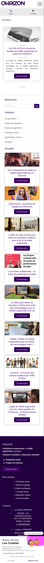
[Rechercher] (36, 106)
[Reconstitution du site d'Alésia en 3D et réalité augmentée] (22, 224)
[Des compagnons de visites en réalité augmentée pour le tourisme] (22, 160)
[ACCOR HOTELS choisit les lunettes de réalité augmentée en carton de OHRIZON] (22, 34)
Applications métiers (13, 137)
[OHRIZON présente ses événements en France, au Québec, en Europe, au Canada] (22, 193)
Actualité (8, 142)
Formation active (12, 133)
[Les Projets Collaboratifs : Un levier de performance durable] (22, 261)
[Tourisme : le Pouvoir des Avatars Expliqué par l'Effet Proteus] (22, 362)
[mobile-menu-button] (40, 4)
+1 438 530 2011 (23, 524)
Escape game (10, 119)
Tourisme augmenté (13, 128)
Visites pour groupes (13, 123)
